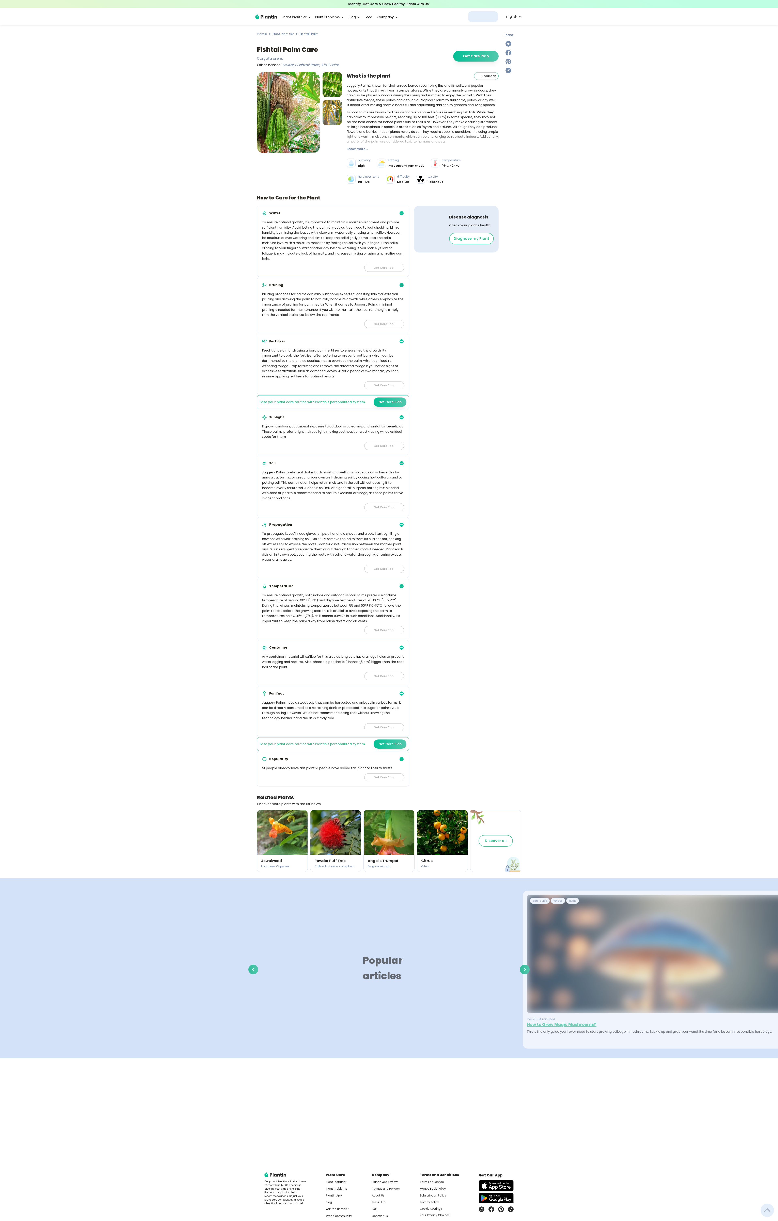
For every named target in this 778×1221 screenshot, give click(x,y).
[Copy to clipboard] (508, 70)
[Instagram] (481, 1209)
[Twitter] (508, 44)
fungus (558, 900)
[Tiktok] (511, 1209)
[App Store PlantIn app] (496, 1185)
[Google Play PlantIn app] (496, 1198)
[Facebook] (508, 52)
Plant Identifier (283, 34)
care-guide (540, 900)
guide (572, 900)
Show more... (357, 149)
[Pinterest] (508, 61)
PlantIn (262, 34)
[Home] (266, 16)
